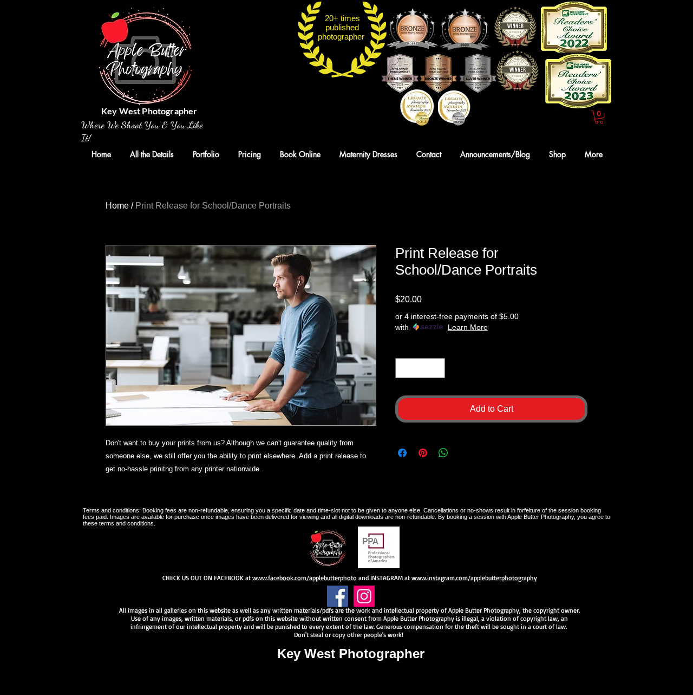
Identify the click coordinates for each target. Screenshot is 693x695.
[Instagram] (364, 596)
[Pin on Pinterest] (422, 452)
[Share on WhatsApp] (443, 452)
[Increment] (436, 368)
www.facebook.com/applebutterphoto (304, 578)
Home (117, 205)
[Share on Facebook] (402, 452)
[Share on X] (463, 452)
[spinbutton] (420, 368)
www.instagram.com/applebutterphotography (474, 578)
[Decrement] (403, 368)
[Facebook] (337, 596)
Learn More (468, 327)
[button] (599, 117)
